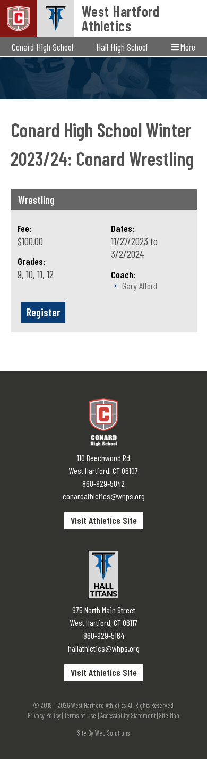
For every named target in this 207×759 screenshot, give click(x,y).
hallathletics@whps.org (104, 648)
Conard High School (42, 47)
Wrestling (36, 200)
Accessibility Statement (128, 715)
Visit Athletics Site (104, 520)
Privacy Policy (44, 715)
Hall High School (122, 47)
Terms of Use (80, 715)
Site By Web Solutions (103, 733)
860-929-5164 (103, 635)
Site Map (169, 715)
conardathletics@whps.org (104, 496)
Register (43, 312)
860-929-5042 (103, 483)
